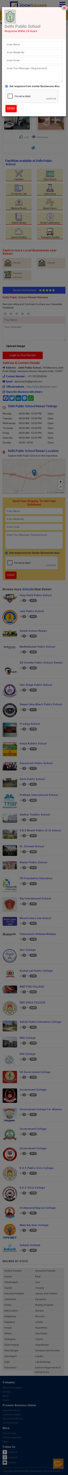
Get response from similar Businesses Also (34, 86)
